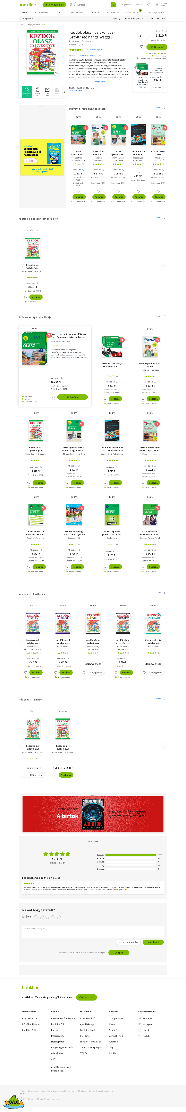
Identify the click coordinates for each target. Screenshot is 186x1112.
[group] (27, 92)
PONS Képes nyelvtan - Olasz (98, 153)
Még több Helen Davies (32, 594)
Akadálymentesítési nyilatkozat (61, 1069)
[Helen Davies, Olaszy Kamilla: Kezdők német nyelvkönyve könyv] (93, 623)
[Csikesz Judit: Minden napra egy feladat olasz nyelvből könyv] (74, 514)
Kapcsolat (114, 1041)
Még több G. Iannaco (30, 699)
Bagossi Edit (138, 157)
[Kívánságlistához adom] (141, 46)
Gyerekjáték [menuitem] (133, 11)
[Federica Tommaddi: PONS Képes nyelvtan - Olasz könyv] (98, 134)
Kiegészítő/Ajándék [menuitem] (154, 12)
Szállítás (113, 1030)
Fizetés (113, 1024)
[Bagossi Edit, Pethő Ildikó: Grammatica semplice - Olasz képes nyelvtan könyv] (138, 134)
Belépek (139, 5)
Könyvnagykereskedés (62, 1047)
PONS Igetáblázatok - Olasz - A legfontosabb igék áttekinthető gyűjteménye (118, 153)
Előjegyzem (96, 672)
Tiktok (146, 1030)
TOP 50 (83, 1053)
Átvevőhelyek (116, 1035)
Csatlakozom (86, 997)
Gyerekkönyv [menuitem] (41, 12)
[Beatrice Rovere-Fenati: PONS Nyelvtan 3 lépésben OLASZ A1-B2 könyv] (150, 514)
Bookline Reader (88, 1030)
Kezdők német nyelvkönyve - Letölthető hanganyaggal (123, 641)
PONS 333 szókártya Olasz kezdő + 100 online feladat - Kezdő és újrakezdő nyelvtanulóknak (112, 365)
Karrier (54, 1030)
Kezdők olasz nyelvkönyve (33, 747)
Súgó (111, 1047)
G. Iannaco (38, 271)
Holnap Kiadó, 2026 (76, 45)
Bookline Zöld (58, 1024)
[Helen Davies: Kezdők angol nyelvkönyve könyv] (63, 623)
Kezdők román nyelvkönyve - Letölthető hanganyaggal (32, 641)
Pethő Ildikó (138, 160)
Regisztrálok (127, 5)
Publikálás (153, 942)
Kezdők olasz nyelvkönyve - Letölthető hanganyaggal (32, 266)
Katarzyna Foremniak (36, 538)
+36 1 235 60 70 (29, 1018)
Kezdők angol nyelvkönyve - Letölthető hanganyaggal (63, 641)
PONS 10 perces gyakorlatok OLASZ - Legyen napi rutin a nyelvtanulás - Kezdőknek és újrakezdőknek (112, 533)
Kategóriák (26, 18)
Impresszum (57, 1035)
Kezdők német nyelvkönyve (93, 641)
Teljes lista (159, 107)
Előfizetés (161, 18)
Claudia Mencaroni (158, 159)
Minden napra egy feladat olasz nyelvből (74, 533)
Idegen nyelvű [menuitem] (112, 12)
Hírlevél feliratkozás (90, 1041)
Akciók (150, 18)
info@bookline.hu (31, 1024)
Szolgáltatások (117, 1018)
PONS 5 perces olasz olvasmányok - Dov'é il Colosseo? (158, 153)
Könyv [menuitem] (25, 12)
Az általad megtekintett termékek (38, 218)
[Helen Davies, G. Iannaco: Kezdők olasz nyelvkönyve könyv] (42, 52)
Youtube (147, 1035)
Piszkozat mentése (128, 942)
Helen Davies (27, 271)
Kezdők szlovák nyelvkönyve (153, 641)
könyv (78, 117)
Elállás (112, 1053)
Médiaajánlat (57, 1041)
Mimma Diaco (118, 157)
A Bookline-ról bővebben (63, 1018)
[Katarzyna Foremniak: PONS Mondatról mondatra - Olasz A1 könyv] (35, 514)
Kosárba (158, 47)
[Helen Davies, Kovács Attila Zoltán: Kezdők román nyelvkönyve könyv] (33, 623)
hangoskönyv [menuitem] (76, 12)
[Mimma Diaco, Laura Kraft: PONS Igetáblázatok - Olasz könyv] (118, 134)
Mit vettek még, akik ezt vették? (88, 108)
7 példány (66, 775)
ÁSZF (53, 1059)
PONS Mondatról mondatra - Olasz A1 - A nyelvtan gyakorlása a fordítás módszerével (36, 533)
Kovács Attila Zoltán (32, 649)
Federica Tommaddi (98, 159)
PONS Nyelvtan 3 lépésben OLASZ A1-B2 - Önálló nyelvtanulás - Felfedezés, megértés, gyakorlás (150, 533)
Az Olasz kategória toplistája (35, 317)
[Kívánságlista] (148, 4)
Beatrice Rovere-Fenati (78, 159)
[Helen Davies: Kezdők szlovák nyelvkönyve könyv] (153, 623)
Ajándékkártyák (88, 1024)
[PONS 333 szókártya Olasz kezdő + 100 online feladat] (112, 346)
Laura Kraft (118, 160)
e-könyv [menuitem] (58, 12)
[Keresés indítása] (113, 4)
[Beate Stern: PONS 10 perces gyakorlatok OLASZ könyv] (112, 514)
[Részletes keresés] (71, 4)
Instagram (148, 1024)
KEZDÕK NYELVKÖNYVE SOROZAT (89, 55)
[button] (64, 92)
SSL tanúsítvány (26, 1094)
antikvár (63, 711)
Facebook (147, 1018)
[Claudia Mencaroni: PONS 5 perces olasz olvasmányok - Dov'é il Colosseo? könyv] (158, 134)
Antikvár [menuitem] (94, 12)
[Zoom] (57, 72)
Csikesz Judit (74, 538)
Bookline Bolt (29, 1030)
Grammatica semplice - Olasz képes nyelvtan (138, 153)
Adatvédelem (57, 1053)
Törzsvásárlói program (134, 18)
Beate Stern (112, 538)
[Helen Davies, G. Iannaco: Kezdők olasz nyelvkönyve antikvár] (63, 728)
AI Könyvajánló (56, 4)
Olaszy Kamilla (93, 649)
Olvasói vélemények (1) (94, 49)
